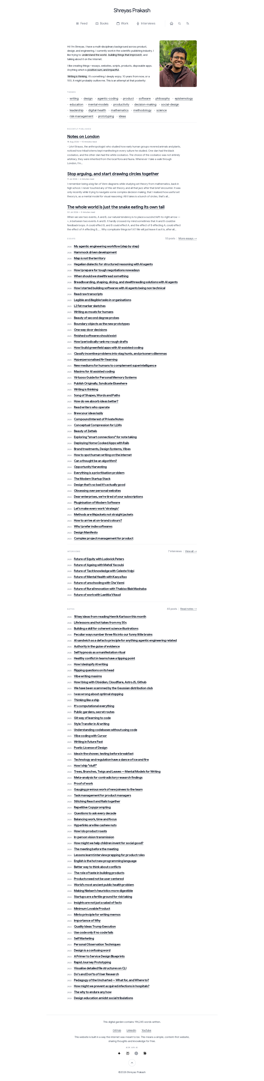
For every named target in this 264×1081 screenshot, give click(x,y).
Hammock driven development (95, 252)
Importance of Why (87, 921)
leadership (76, 110)
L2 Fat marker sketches (90, 306)
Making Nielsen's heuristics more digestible (103, 891)
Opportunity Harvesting (90, 467)
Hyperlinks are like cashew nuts (95, 825)
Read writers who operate (92, 407)
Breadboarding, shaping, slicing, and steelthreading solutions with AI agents (126, 282)
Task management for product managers (102, 795)
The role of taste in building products (99, 873)
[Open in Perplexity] (127, 1053)
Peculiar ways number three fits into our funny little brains (113, 634)
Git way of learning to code (92, 718)
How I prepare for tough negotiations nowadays (107, 270)
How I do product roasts (90, 831)
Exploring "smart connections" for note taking (105, 437)
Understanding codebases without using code (105, 730)
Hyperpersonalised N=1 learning (95, 360)
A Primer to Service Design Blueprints (99, 956)
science (161, 110)
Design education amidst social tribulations (103, 998)
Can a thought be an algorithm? (95, 461)
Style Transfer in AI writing (91, 724)
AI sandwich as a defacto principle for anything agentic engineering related (125, 640)
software (145, 98)
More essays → (187, 238)
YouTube (146, 1030)
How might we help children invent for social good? (108, 843)
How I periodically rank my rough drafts (101, 342)
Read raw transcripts (88, 294)
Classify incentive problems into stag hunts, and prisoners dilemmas (120, 354)
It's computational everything (94, 706)
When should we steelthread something (101, 276)
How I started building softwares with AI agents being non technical (119, 288)
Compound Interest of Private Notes (98, 419)
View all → (191, 551)
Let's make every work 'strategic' (96, 509)
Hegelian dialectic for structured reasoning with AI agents (113, 264)
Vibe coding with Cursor (90, 736)
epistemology (184, 98)
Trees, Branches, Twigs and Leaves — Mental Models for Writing (117, 772)
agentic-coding (107, 98)
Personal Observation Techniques (97, 944)
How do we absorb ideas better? (96, 401)
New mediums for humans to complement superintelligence (115, 366)
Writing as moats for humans (93, 312)
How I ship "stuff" (85, 766)
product (128, 98)
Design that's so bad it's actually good (99, 485)
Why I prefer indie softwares (93, 526)
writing (74, 98)
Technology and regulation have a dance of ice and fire (111, 760)
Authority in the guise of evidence (97, 646)
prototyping (106, 116)
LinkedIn (131, 1030)
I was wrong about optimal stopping (98, 694)
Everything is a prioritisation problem (99, 473)
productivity (121, 104)
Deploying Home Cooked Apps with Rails (101, 443)
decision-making (145, 104)
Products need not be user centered (99, 879)
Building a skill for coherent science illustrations (106, 629)
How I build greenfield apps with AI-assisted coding (108, 348)
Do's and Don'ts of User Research (96, 974)
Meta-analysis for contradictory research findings (108, 777)
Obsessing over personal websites (97, 491)
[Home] (171, 23)
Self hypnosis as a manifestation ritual (99, 652)
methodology (142, 110)
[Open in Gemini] (119, 1053)
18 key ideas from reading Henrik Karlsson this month (110, 617)
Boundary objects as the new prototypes (102, 324)
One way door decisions (90, 330)
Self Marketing (84, 938)
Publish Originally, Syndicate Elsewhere (100, 383)
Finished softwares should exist (95, 336)
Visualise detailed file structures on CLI (100, 968)
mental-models (98, 104)
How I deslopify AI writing (91, 664)
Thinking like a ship (86, 700)
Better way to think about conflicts (97, 867)
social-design (170, 104)
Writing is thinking (86, 389)
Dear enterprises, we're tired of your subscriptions (108, 497)
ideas (122, 116)
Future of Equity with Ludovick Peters (99, 559)
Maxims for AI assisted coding (94, 371)
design (88, 98)
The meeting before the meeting (96, 849)
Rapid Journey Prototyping (92, 962)
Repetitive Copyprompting (92, 807)
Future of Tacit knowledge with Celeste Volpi (104, 571)
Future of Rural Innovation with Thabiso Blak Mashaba (110, 589)
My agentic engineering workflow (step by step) (106, 246)
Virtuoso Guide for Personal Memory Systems (105, 377)
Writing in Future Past (88, 742)
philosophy (163, 98)
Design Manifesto (86, 532)
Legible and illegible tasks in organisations (102, 300)
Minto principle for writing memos (97, 915)
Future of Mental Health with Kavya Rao (100, 577)
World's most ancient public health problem (104, 885)
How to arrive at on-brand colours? (98, 520)
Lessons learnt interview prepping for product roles (109, 855)
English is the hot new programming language (105, 861)
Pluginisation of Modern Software (97, 503)
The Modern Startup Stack (92, 479)
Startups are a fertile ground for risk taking (103, 897)
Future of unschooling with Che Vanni (99, 583)
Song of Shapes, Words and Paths (97, 395)
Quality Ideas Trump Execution (95, 926)
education (76, 104)
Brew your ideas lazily (88, 413)
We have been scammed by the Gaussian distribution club (113, 688)
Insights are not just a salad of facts (98, 903)
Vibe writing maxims (88, 676)
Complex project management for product (103, 538)
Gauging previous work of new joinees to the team (108, 789)
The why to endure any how (93, 992)
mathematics (119, 110)
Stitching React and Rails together (97, 801)
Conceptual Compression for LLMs (98, 425)
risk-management (81, 116)
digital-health (97, 110)
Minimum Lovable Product (92, 909)
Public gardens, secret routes (94, 712)
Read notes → (188, 608)
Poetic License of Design (90, 748)
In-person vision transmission (94, 837)
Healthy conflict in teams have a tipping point (104, 658)
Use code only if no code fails (93, 932)
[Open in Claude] (145, 1053)
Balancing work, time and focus (95, 819)
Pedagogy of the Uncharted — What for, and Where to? (111, 980)
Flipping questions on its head (94, 670)
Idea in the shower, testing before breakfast (103, 754)
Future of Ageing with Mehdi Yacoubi (99, 565)
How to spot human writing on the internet (103, 455)
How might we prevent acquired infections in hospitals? (111, 986)
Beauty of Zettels (85, 431)
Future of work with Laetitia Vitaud (97, 595)
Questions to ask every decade (95, 813)
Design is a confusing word (92, 950)
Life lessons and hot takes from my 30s (100, 623)
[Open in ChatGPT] (136, 1053)
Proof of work (83, 783)
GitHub (117, 1030)
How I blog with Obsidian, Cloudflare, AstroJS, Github (110, 682)
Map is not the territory (89, 258)
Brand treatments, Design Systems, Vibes (102, 449)
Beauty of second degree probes (96, 318)
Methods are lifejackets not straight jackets (103, 515)
